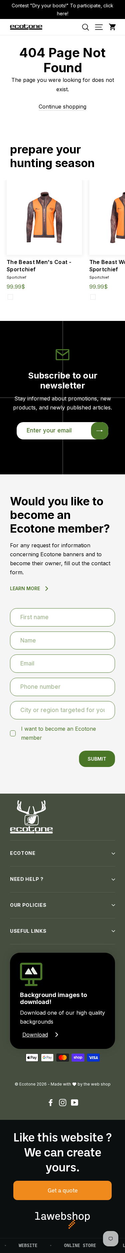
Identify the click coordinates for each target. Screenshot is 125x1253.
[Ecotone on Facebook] (50, 1102)
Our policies (28, 905)
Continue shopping (62, 106)
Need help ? (27, 879)
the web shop (97, 1084)
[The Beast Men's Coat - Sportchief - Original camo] (10, 297)
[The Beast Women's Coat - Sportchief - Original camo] (93, 297)
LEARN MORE (25, 588)
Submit (97, 759)
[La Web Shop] (62, 1220)
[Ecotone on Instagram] (62, 1102)
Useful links (28, 931)
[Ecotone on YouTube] (74, 1102)
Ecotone (23, 853)
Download (35, 1034)
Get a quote (63, 1190)
